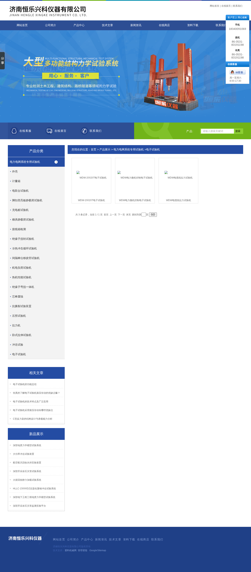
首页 (93, 149)
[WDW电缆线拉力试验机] (179, 174)
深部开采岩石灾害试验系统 (27, 471)
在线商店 (164, 25)
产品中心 (79, 25)
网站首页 (214, 6)
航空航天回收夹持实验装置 (27, 462)
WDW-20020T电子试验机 (91, 200)
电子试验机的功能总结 (24, 384)
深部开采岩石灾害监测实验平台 (29, 505)
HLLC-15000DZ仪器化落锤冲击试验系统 (34, 488)
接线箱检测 (19, 229)
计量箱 (16, 181)
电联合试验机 (20, 190)
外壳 (15, 171)
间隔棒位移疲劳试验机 (26, 258)
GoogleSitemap (97, 550)
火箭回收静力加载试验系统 (27, 480)
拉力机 (16, 325)
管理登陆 (82, 550)
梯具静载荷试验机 (23, 219)
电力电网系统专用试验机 (25, 161)
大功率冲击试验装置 (23, 454)
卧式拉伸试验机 (21, 335)
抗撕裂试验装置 (21, 306)
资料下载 (192, 25)
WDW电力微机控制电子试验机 (135, 200)
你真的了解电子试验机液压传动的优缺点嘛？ (36, 393)
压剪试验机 (19, 315)
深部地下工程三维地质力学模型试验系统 (34, 497)
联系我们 (237, 6)
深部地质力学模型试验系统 (27, 445)
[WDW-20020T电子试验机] (91, 174)
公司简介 (50, 25)
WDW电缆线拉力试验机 (178, 200)
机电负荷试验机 (21, 267)
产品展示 (104, 149)
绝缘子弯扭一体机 (23, 286)
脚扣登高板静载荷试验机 (27, 200)
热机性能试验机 (21, 277)
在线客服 (25, 130)
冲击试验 (17, 344)
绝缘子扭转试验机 (23, 238)
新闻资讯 (135, 25)
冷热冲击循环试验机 (24, 248)
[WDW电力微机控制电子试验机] (135, 174)
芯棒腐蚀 (17, 296)
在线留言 (226, 6)
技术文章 (107, 25)
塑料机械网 (70, 550)
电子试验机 (19, 354)
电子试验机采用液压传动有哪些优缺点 (33, 410)
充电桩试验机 (20, 209)
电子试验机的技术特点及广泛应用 (30, 401)
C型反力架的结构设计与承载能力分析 (32, 418)
